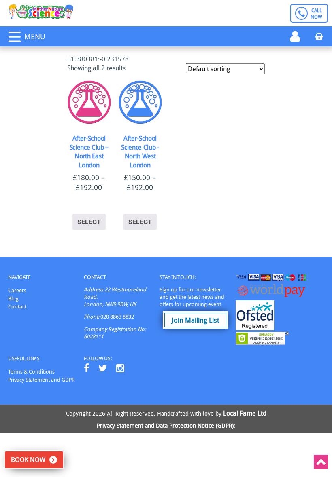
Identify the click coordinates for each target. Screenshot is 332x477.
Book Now (28, 459)
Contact (17, 306)
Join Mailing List (195, 320)
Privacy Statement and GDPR (41, 379)
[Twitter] (102, 368)
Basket (319, 35)
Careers (17, 290)
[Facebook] (86, 368)
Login (295, 36)
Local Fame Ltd (244, 413)
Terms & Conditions (31, 371)
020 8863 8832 (117, 316)
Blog (13, 298)
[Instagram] (120, 368)
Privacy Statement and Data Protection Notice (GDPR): (166, 425)
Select (89, 222)
